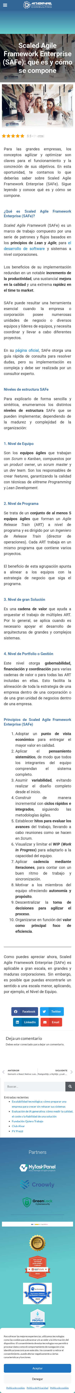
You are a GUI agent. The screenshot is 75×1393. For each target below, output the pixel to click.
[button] (24, 1011)
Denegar (37, 1379)
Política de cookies (15, 1387)
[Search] (70, 1086)
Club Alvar (18, 1126)
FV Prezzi (17, 1131)
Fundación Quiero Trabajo (27, 1121)
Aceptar (37, 1368)
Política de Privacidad (37, 1387)
